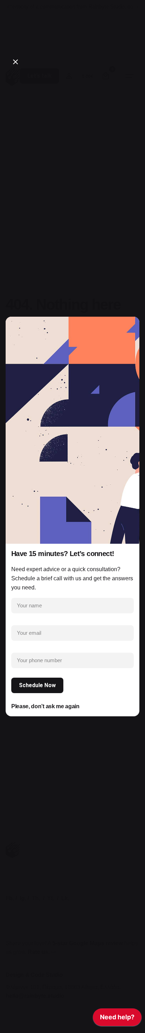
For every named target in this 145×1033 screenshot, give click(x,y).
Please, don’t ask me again (45, 706)
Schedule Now (37, 685)
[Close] (15, 62)
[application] (117, 1019)
